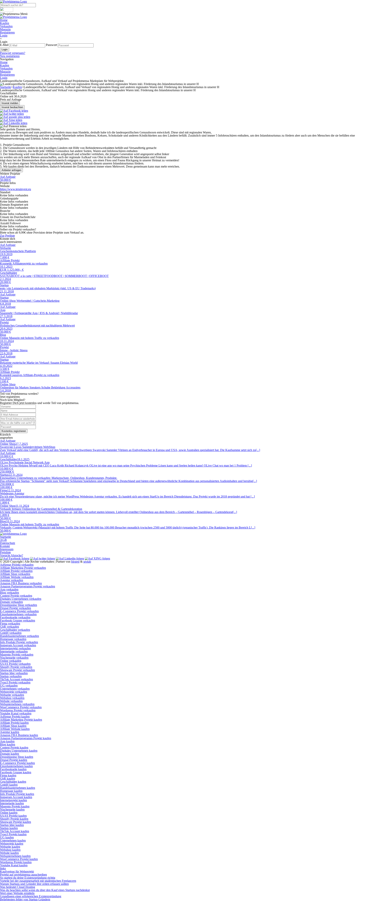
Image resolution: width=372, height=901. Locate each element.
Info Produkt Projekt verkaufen (19, 642)
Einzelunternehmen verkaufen (18, 614)
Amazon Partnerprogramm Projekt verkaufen (27, 586)
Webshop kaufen (10, 849)
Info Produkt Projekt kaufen (17, 794)
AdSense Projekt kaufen (15, 716)
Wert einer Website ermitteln (17, 893)
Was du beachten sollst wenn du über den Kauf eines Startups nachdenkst (45, 890)
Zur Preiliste (7, 235)
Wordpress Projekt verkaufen (17, 710)
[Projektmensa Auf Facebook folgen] (14, 558)
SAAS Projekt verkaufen (15, 663)
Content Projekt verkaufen (16, 595)
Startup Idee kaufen (12, 825)
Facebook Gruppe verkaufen (17, 620)
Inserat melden (10, 103)
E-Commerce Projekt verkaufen (19, 611)
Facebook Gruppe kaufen (15, 772)
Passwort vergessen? (12, 53)
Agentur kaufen (9, 732)
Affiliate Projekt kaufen (14, 722)
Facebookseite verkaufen (15, 617)
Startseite (5, 87)
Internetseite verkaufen (14, 651)
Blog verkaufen (9, 592)
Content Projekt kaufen (14, 747)
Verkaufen (6, 26)
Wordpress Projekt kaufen (16, 862)
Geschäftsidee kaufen (13, 781)
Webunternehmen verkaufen (17, 704)
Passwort (51, 44)
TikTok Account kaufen (14, 831)
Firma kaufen (8, 775)
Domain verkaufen (11, 602)
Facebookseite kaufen (13, 769)
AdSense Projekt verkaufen (17, 564)
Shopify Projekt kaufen (14, 818)
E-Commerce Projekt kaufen (17, 763)
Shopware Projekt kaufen (15, 822)
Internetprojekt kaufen (13, 800)
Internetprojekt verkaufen (15, 648)
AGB (3, 540)
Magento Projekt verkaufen (16, 654)
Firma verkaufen (10, 623)
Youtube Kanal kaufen (14, 865)
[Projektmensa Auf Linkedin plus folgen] (70, 558)
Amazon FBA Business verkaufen (21, 583)
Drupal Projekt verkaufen (15, 608)
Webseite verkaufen (12, 694)
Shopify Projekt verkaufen (16, 667)
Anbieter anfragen (11, 170)
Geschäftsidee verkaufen (15, 629)
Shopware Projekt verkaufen (17, 670)
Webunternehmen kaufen (15, 856)
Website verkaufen (11, 701)
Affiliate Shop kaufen (13, 725)
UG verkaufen (9, 685)
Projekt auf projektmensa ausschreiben (23, 874)
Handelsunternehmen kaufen (17, 787)
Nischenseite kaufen (12, 809)
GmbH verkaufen (11, 632)
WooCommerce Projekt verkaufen (21, 707)
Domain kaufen (9, 753)
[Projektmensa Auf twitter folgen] (42, 558)
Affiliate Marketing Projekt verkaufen (23, 567)
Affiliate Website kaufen (15, 729)
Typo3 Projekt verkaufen (15, 682)
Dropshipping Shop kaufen (16, 756)
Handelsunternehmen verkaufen (19, 636)
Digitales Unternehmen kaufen (18, 750)
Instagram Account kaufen (16, 797)
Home (4, 20)
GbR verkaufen (9, 626)
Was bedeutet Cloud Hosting (17, 887)
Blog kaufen (7, 744)
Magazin (5, 29)
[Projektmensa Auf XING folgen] (97, 558)
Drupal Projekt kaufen (13, 760)
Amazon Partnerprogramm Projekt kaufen (25, 738)
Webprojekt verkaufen (13, 691)
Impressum (6, 549)
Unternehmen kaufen (13, 840)
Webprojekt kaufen (11, 843)
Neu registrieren (10, 56)
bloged (75, 561)
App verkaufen (9, 589)
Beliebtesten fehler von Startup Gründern (25, 899)
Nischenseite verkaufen (14, 657)
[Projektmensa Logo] (13, 17)
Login (3, 35)
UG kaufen (7, 837)
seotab (87, 561)
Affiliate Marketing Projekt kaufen (21, 719)
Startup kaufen (9, 828)
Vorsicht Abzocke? (11, 555)
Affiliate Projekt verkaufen (16, 571)
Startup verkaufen (11, 676)
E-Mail (4, 44)
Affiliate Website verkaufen (17, 577)
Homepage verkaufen (13, 639)
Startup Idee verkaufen (14, 673)
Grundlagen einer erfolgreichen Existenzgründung (30, 896)
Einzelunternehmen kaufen (16, 766)
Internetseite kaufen (12, 803)
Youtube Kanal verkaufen (15, 713)
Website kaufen (9, 853)
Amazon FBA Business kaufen (19, 735)
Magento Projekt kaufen (14, 806)
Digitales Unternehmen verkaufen (20, 598)
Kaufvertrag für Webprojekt (17, 871)
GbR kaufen (7, 778)
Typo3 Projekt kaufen (13, 834)
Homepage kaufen (11, 791)
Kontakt (5, 546)
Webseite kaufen (10, 846)
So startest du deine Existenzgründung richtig (27, 877)
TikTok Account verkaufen (16, 679)
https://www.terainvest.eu (15, 189)
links (3, 868)
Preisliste (5, 552)
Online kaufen (8, 812)
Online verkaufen (10, 660)
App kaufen (7, 741)
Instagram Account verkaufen (18, 645)
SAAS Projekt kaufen (13, 815)
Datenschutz (7, 543)
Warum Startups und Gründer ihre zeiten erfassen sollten (34, 884)
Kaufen (4, 23)
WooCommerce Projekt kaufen (19, 859)
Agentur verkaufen (11, 580)
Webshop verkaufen (12, 698)
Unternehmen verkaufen (15, 688)
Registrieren (7, 32)
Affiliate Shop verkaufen (15, 574)
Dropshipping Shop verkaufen (18, 605)
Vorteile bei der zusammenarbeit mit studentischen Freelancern (38, 880)
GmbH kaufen (9, 784)
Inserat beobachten (12, 107)
